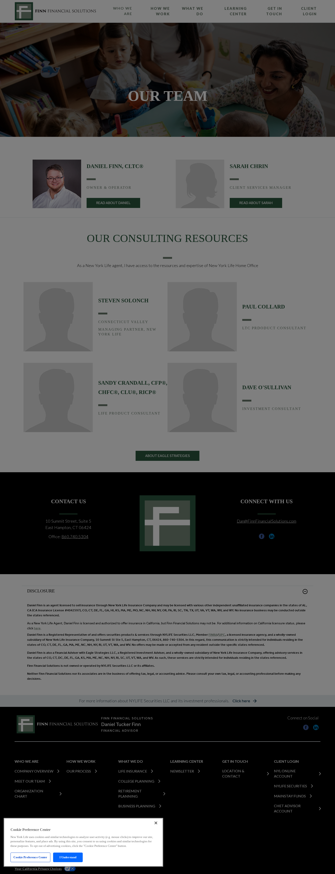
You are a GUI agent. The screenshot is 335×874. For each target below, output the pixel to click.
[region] (83, 842)
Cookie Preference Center (30, 857)
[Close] (156, 823)
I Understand (68, 857)
